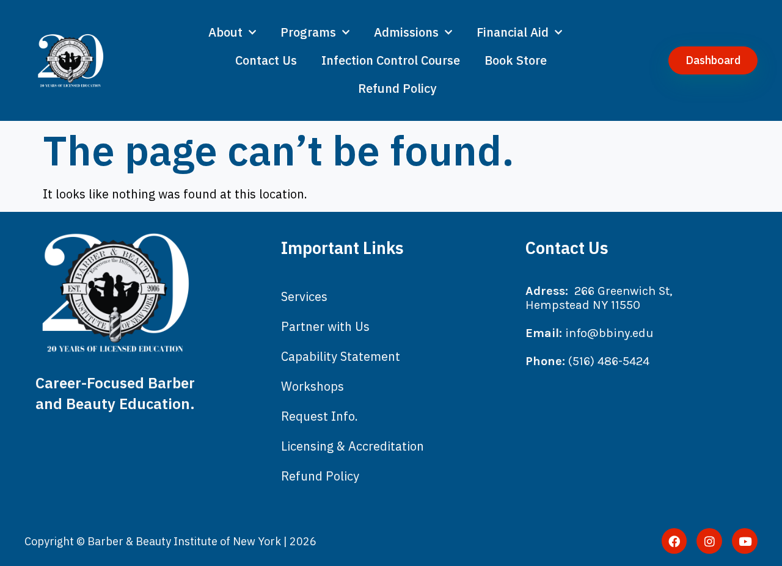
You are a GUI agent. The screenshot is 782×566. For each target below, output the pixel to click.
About (225, 32)
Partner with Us (325, 326)
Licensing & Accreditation (352, 446)
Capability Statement (340, 356)
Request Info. (319, 416)
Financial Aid (513, 32)
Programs (308, 32)
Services (304, 296)
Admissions (406, 32)
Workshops (312, 386)
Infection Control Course (390, 60)
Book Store (515, 60)
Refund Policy (397, 88)
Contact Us (266, 60)
